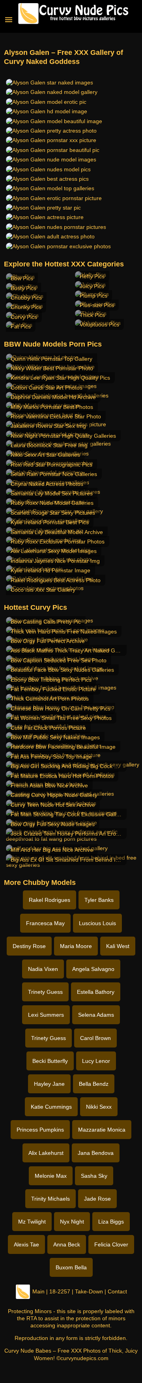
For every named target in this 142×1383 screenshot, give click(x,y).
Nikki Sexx (99, 1107)
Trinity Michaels (50, 1199)
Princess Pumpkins (40, 1129)
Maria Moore (76, 946)
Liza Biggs (111, 1221)
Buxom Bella (71, 1267)
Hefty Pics (92, 276)
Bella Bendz (93, 1084)
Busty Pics (23, 288)
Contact (117, 1291)
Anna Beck (66, 1244)
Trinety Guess (45, 992)
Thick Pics (92, 315)
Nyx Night (72, 1221)
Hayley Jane (49, 1084)
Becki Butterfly (50, 1061)
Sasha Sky (94, 1176)
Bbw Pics (22, 278)
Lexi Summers (46, 1015)
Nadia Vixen (43, 969)
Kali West (117, 946)
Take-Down (89, 1291)
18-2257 (59, 1291)
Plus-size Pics (97, 305)
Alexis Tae (26, 1244)
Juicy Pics (92, 286)
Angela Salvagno (93, 969)
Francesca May (45, 923)
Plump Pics (93, 295)
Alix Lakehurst (46, 1153)
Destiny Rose (29, 946)
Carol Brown (95, 1038)
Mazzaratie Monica (101, 1129)
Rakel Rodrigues (49, 900)
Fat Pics (21, 326)
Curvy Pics (24, 317)
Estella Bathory (95, 992)
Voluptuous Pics (99, 324)
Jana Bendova (96, 1153)
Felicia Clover (111, 1244)
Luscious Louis (97, 923)
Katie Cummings (51, 1107)
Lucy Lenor (96, 1061)
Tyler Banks (99, 900)
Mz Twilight (32, 1221)
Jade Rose (97, 1199)
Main (38, 1291)
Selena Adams (96, 1015)
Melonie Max (51, 1176)
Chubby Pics (26, 297)
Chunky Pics (26, 307)
